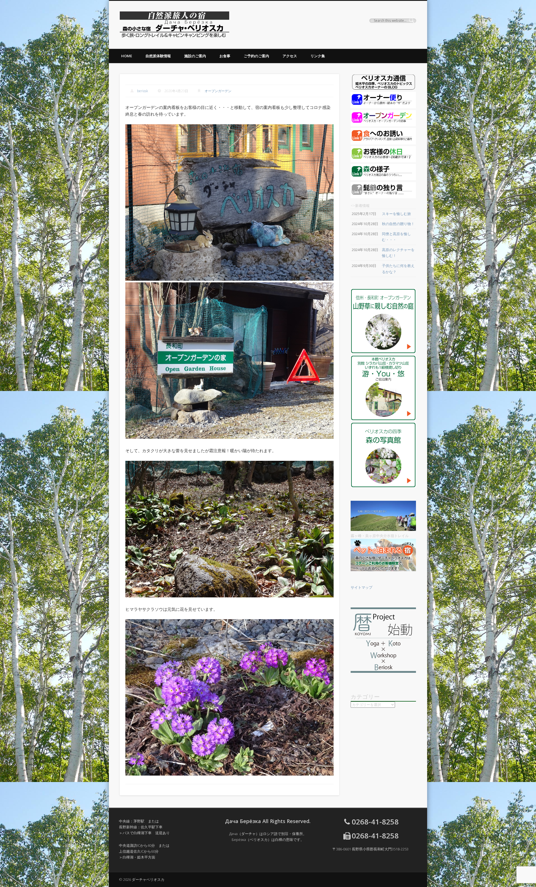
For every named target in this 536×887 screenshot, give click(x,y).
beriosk (142, 91)
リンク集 (317, 55)
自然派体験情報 (158, 55)
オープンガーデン (218, 91)
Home (126, 55)
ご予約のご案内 (256, 55)
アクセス (290, 55)
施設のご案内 (195, 55)
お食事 (224, 55)
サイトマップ (361, 587)
